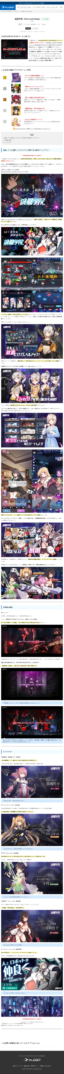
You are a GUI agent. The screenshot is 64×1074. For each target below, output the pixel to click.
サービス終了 (35, 28)
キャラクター (7, 142)
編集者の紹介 (27, 1066)
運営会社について (35, 1066)
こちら (13, 1025)
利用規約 (42, 1066)
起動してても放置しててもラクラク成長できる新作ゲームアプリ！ (21, 138)
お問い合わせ (48, 1066)
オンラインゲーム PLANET (8, 7)
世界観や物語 (7, 140)
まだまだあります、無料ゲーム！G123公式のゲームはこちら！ (33, 128)
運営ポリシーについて (18, 1066)
